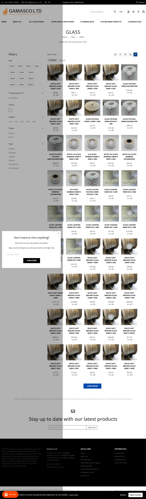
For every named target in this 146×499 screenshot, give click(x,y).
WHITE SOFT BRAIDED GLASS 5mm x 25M (74, 365)
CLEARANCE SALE (135, 22)
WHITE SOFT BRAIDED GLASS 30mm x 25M (111, 330)
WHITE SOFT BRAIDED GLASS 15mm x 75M (129, 295)
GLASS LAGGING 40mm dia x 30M (129, 226)
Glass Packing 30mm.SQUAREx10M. (129, 85)
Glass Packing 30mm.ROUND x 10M (110, 121)
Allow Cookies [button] (135, 495)
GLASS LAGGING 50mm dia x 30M (74, 259)
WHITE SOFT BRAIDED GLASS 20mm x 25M (92, 86)
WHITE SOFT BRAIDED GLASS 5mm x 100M (111, 365)
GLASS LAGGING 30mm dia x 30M (110, 226)
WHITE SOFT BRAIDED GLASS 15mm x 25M (74, 86)
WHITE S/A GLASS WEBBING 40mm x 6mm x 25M (74, 156)
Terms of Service (121, 463)
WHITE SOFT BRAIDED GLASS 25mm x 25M (74, 330)
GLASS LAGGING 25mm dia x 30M (92, 226)
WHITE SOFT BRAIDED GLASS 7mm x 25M (74, 121)
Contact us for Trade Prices (73, 2)
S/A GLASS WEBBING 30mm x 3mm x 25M (74, 191)
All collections (86, 459)
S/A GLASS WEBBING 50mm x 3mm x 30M (92, 156)
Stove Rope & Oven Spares (62, 22)
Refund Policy (120, 456)
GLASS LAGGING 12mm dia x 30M (110, 190)
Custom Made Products (110, 22)
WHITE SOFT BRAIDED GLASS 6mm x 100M (129, 365)
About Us (84, 456)
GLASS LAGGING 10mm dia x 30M (129, 190)
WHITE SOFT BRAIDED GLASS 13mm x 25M (92, 295)
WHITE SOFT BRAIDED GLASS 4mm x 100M (92, 365)
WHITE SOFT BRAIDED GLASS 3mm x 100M (92, 330)
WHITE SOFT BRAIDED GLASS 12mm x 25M (111, 260)
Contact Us (85, 476)
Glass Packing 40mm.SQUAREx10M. (129, 120)
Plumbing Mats (87, 22)
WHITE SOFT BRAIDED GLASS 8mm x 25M (111, 86)
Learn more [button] (73, 495)
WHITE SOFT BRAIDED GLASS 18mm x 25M (111, 295)
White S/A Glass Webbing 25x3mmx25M (129, 156)
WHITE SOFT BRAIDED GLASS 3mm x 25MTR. (129, 330)
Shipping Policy (120, 459)
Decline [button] (123, 495)
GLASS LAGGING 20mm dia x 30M (74, 226)
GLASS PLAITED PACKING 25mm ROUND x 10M (92, 191)
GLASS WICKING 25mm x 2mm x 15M (92, 120)
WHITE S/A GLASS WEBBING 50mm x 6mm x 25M (111, 156)
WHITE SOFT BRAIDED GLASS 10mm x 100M (92, 260)
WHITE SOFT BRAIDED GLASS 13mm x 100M (74, 295)
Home (64, 37)
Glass (73, 37)
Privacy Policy (120, 453)
